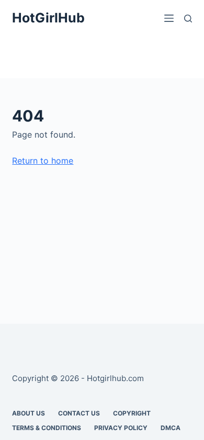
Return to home (42, 160)
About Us (28, 413)
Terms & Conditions (46, 428)
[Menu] (169, 18)
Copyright (132, 413)
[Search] (188, 18)
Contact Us (79, 413)
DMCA (170, 428)
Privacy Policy (121, 428)
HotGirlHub (48, 18)
